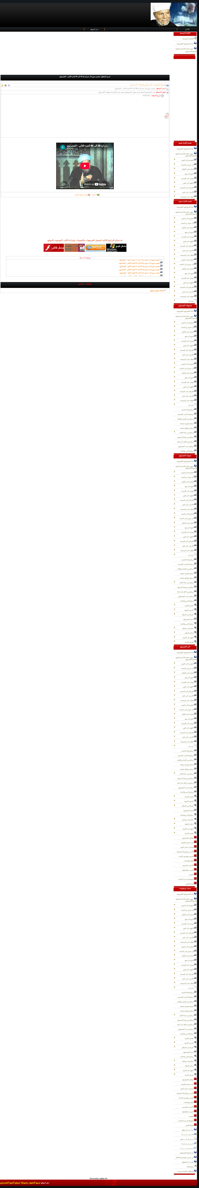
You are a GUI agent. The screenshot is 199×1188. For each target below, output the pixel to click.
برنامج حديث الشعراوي (186, 446)
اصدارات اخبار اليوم (187, 847)
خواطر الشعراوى (188, 838)
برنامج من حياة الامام (187, 433)
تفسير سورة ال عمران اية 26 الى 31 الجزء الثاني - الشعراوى (139, 272)
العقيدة (191, 875)
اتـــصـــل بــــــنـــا (187, 1148)
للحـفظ (94, 195)
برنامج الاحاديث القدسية (186, 414)
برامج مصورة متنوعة (187, 423)
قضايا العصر (189, 884)
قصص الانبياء (189, 642)
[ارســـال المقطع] (5, 85)
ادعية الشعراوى (188, 619)
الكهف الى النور (188, 183)
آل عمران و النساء (145, 85)
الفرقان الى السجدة (187, 188)
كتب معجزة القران (187, 843)
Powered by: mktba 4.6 (98, 1178)
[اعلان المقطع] (9, 85)
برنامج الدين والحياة (187, 451)
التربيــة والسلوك (188, 870)
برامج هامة (190, 1167)
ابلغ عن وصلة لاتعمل (81, 195)
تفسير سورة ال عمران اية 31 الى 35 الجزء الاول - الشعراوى (139, 275)
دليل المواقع (45, 1183)
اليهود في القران (188, 638)
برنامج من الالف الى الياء (185, 442)
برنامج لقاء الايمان (187, 410)
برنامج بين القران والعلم (185, 419)
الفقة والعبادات (189, 861)
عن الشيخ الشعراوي (187, 1153)
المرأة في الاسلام (188, 615)
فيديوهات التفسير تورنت (185, 1171)
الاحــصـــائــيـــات (187, 1135)
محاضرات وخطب (188, 628)
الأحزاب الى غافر (188, 192)
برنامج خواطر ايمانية (187, 428)
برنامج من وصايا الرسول (185, 437)
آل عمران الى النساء (187, 264)
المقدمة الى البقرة (187, 160)
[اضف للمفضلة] (2, 85)
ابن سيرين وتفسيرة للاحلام (185, 1157)
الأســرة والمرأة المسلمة (185, 852)
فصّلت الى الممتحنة (187, 197)
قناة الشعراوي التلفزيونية (185, 44)
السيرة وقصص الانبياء (186, 856)
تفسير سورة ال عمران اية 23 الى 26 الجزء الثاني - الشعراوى (139, 265)
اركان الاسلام (189, 633)
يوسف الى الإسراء (187, 178)
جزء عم (191, 301)
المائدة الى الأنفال (188, 169)
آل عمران (133, 85)
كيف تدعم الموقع (188, 1162)
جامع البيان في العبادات (186, 879)
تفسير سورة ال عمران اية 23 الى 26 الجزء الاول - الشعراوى (139, 262)
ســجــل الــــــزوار (187, 1139)
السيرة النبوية (189, 610)
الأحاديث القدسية (188, 865)
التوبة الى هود (189, 174)
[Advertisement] (87, 53)
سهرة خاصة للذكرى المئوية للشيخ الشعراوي (186, 50)
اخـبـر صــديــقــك (187, 1144)
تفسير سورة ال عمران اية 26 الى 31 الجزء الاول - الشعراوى (139, 269)
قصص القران (189, 605)
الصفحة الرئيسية (160, 85)
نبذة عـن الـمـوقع (188, 1130)
